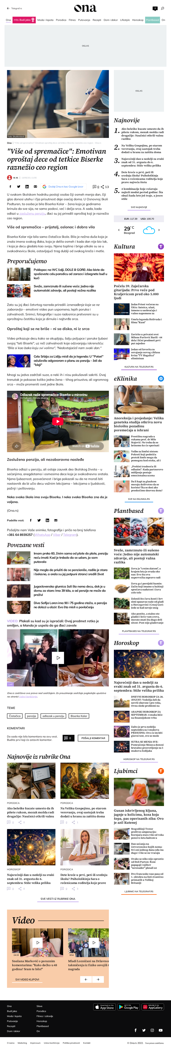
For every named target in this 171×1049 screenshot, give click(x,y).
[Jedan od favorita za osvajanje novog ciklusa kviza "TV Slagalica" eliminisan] (122, 354)
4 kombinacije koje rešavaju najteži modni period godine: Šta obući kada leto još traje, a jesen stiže (138, 193)
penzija (31, 716)
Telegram (70, 535)
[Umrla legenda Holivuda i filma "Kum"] (122, 324)
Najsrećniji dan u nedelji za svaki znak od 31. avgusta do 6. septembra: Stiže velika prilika (139, 162)
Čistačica (15, 716)
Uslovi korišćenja (28, 696)
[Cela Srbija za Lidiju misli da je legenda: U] (18, 361)
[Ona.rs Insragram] (152, 1030)
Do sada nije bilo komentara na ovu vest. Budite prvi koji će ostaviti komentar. (32, 738)
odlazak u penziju (53, 716)
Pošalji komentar (93, 738)
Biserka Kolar (79, 716)
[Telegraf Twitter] (144, 1030)
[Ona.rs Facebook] (135, 1030)
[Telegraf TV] (160, 1030)
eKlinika (125, 379)
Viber (57, 535)
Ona (9, 142)
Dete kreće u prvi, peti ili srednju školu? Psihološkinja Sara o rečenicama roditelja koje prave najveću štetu (138, 177)
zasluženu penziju (32, 213)
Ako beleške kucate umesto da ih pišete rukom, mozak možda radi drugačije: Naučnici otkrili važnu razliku (139, 133)
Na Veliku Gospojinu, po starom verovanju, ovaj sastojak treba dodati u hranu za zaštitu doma (138, 149)
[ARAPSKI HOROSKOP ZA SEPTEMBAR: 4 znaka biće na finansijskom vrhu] (122, 716)
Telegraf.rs (16, 8)
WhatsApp (42, 535)
